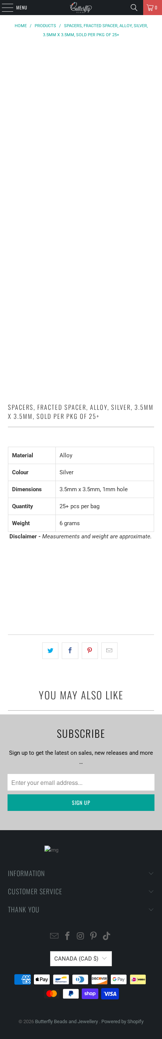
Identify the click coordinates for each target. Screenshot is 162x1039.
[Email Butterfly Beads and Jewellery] (54, 937)
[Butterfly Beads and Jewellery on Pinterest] (93, 937)
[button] (81, 607)
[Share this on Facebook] (70, 650)
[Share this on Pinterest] (90, 650)
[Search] (134, 7)
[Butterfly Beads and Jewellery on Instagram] (80, 937)
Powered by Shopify (122, 1021)
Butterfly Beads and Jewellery (67, 1021)
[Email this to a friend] (109, 650)
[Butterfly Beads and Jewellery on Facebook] (67, 937)
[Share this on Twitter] (50, 650)
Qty (11, 551)
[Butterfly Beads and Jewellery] (81, 7)
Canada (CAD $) (76, 958)
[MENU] (3, 7)
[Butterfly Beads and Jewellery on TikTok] (107, 937)
